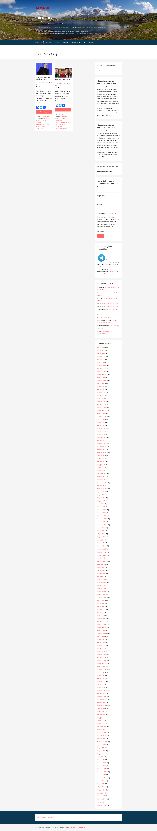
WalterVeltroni (39, 128)
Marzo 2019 (101, 615)
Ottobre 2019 (101, 594)
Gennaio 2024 (101, 440)
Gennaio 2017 (101, 693)
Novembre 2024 (102, 410)
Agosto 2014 (101, 781)
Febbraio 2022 (101, 510)
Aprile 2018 (100, 648)
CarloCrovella (45, 118)
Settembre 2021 (102, 525)
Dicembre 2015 (102, 733)
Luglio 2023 (101, 459)
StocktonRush (58, 126)
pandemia (38, 124)
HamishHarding (65, 118)
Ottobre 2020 (101, 558)
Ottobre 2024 (101, 413)
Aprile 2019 (100, 612)
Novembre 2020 (102, 555)
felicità (42, 120)
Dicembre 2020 (102, 552)
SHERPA (56, 42)
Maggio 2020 (101, 573)
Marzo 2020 (101, 579)
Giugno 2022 (101, 498)
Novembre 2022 (102, 483)
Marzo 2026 (101, 362)
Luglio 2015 (101, 748)
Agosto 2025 (101, 383)
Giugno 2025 (101, 389)
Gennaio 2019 (101, 621)
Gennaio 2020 (101, 585)
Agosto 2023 (101, 456)
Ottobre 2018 (101, 630)
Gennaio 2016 (101, 730)
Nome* (99, 187)
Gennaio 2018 (101, 657)
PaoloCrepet (45, 124)
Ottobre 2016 (101, 703)
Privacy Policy (41, 817)
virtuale (44, 126)
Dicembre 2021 (102, 516)
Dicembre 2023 (102, 443)
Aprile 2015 (100, 757)
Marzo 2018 (101, 651)
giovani (46, 120)
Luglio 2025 (101, 386)
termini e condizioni (110, 213)
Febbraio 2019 (101, 618)
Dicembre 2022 (102, 480)
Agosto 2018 (101, 636)
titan (66, 128)
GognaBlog (42, 7)
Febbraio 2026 (101, 365)
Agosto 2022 (101, 492)
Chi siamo (49, 42)
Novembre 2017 (102, 663)
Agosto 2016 (101, 709)
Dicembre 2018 (102, 624)
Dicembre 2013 (102, 805)
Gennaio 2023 (101, 477)
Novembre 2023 (102, 447)
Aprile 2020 (100, 576)
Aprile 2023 (100, 468)
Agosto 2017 (101, 672)
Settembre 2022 (102, 489)
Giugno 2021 (101, 534)
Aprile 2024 (100, 431)
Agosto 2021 (101, 528)
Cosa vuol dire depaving (111, 303)
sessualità (38, 126)
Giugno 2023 (101, 462)
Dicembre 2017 (102, 660)
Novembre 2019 (102, 591)
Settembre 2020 (102, 561)
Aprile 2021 (100, 540)
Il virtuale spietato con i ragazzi (43, 78)
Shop (83, 42)
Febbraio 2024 (101, 438)
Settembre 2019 (102, 597)
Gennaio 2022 (101, 513)
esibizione (58, 118)
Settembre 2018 (102, 633)
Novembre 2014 (102, 772)
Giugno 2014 (101, 787)
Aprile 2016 (100, 721)
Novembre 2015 (102, 736)
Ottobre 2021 (101, 522)
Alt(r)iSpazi (65, 42)
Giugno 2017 (101, 678)
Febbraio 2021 (101, 546)
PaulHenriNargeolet (60, 122)
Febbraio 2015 (101, 763)
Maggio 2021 (101, 537)
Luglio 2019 (101, 603)
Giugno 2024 (101, 425)
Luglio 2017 (101, 675)
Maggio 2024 (101, 428)
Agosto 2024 (101, 419)
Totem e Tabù (75, 42)
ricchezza (68, 122)
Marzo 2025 (101, 398)
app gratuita (112, 271)
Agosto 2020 (101, 564)
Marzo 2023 (101, 471)
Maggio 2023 (101, 465)
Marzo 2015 (101, 760)
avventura (64, 116)
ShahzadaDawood (60, 124)
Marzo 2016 (101, 724)
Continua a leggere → (44, 112)
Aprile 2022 (100, 504)
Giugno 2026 (101, 353)
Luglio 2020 (101, 567)
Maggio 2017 (101, 681)
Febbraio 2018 (101, 654)
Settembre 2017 (102, 669)
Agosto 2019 (101, 600)
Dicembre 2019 (102, 588)
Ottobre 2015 (101, 739)
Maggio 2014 (101, 790)
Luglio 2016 (101, 712)
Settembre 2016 (102, 705)
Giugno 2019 (101, 606)
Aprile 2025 (100, 395)
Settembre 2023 (102, 453)
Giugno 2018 (101, 642)
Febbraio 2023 (101, 474)
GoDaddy (73, 827)
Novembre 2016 (102, 700)
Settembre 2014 (102, 778)
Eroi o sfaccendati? (62, 79)
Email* (99, 204)
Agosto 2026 (101, 347)
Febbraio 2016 (101, 727)
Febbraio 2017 (101, 690)
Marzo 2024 (101, 434)
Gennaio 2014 (101, 802)
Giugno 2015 (101, 751)
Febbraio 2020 (101, 582)
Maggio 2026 (101, 356)
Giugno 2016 (101, 715)
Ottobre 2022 (101, 486)
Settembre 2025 (102, 380)
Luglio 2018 (101, 639)
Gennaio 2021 (101, 549)
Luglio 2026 (101, 350)
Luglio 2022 (101, 495)
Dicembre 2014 (102, 769)
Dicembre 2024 (102, 407)
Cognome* (101, 196)
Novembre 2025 (102, 374)
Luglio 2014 (101, 784)
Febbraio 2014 (101, 799)
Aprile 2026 (100, 359)
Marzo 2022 (101, 507)
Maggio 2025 (101, 392)
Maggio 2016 (101, 718)
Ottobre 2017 (101, 666)
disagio (38, 120)
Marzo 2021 (101, 543)
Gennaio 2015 (101, 766)
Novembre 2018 (102, 627)
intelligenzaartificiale (41, 122)
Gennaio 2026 (101, 368)
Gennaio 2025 (101, 404)
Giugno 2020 (101, 570)
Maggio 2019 (101, 609)
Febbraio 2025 (101, 401)
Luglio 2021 (101, 531)
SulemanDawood (59, 128)
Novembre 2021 (102, 519)
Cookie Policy (51, 817)
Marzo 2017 (101, 687)
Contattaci (91, 42)
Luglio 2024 (101, 422)
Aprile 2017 (100, 684)
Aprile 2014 (100, 793)
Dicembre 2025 (102, 371)
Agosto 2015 (101, 745)
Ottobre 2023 (101, 450)
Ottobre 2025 (101, 377)
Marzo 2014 (101, 796)
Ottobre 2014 (101, 775)
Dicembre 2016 (102, 696)
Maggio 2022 (101, 501)
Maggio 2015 (101, 754)
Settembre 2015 (102, 742)
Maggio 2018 (101, 645)
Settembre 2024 (102, 416)
